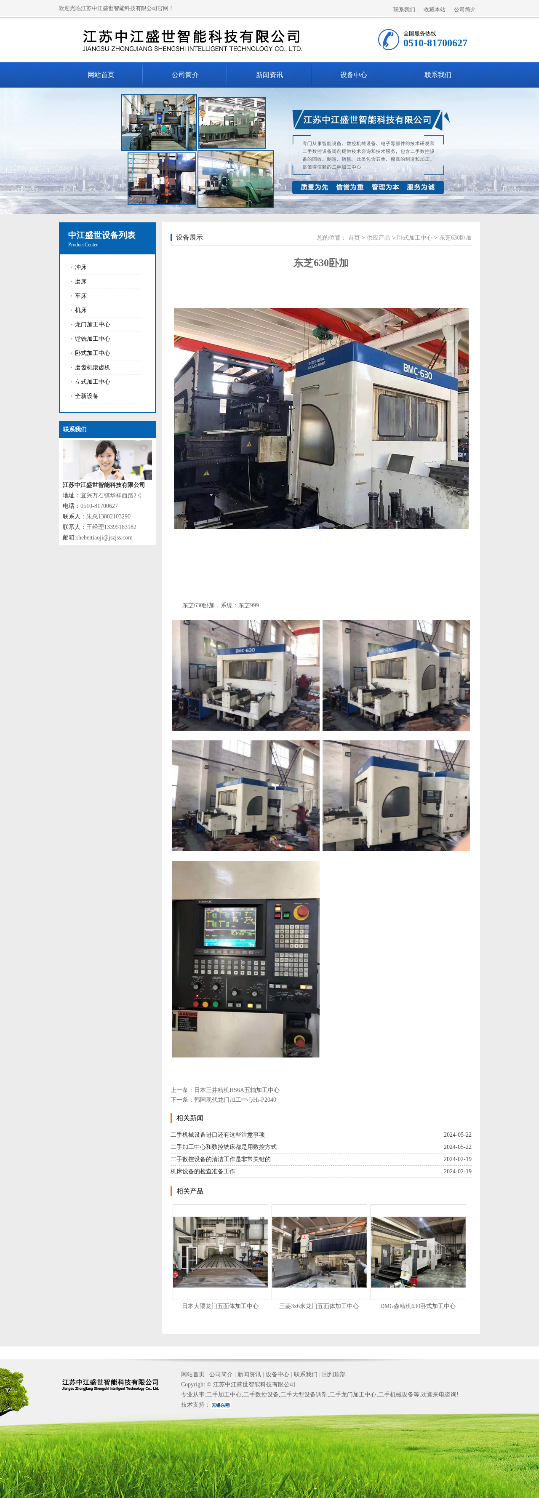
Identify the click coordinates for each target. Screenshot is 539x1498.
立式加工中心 (92, 382)
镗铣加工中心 (92, 339)
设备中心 (353, 74)
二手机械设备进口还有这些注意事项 (218, 1135)
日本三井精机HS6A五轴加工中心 (237, 1090)
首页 (354, 238)
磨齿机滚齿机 (92, 367)
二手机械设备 (396, 1394)
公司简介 (465, 9)
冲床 (81, 267)
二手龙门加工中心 (352, 1394)
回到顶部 (334, 1374)
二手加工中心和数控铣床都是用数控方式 (224, 1147)
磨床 (81, 281)
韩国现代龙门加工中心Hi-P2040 (235, 1100)
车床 (81, 296)
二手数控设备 (261, 1394)
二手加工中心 (224, 1394)
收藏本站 (435, 9)
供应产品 (378, 238)
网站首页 (101, 74)
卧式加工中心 (92, 353)
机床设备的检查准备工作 (203, 1171)
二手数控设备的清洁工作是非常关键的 (221, 1159)
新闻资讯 (269, 74)
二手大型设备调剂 (304, 1394)
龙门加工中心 (92, 324)
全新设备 (87, 396)
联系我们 (404, 9)
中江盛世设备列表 (102, 235)
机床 (81, 310)
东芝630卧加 (455, 238)
